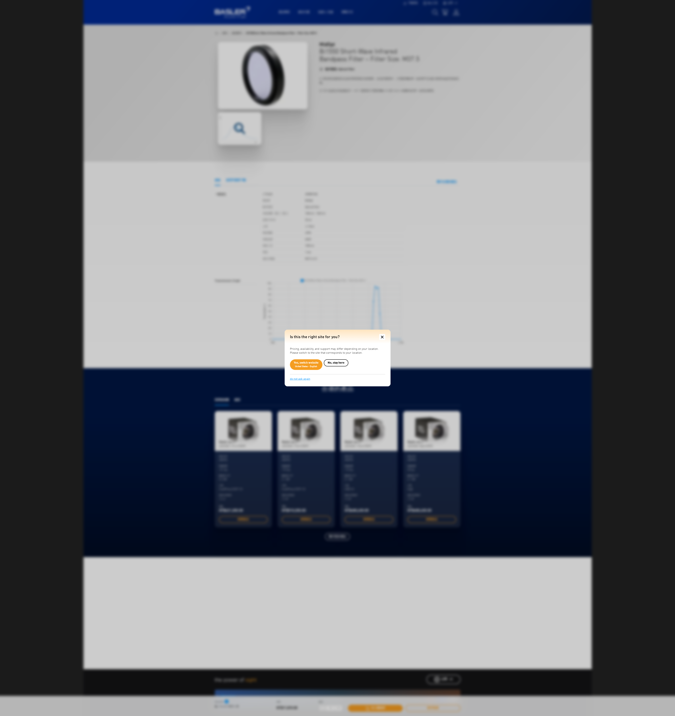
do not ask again (300, 379)
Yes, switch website (306, 364)
